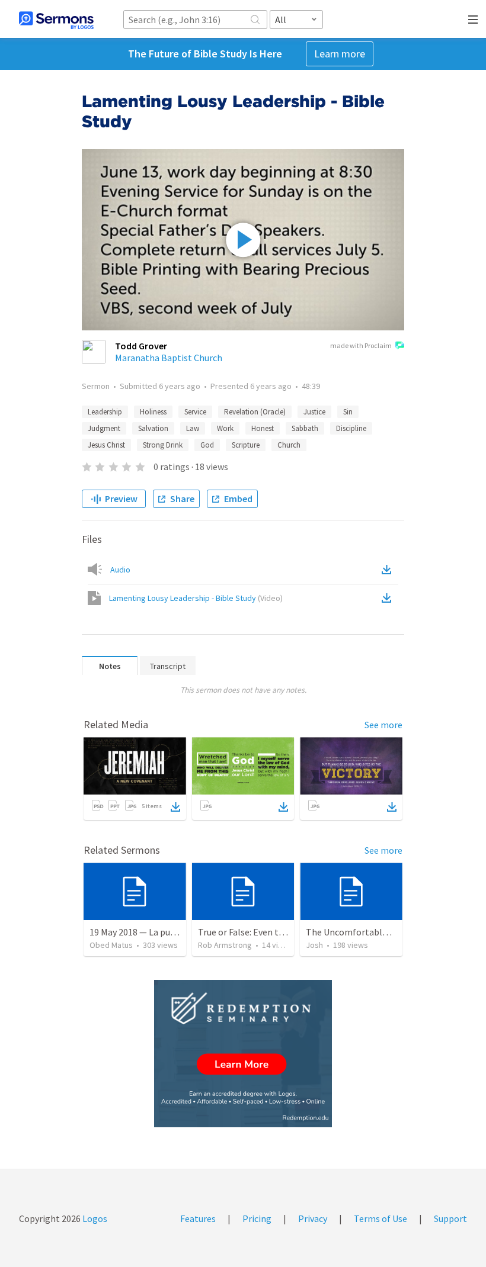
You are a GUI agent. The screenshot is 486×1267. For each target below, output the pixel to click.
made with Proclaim (361, 345)
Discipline (351, 428)
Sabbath (305, 428)
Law (192, 428)
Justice (314, 412)
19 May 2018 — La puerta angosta (156, 932)
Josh (314, 945)
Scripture (246, 445)
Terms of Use (380, 1218)
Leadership (105, 412)
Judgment (104, 428)
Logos (94, 1218)
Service (195, 412)
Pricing (256, 1218)
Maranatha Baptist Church (168, 358)
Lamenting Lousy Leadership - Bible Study (196, 598)
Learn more (339, 53)
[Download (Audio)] (388, 569)
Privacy (312, 1218)
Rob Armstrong (225, 945)
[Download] (175, 807)
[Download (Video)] (388, 598)
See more (383, 725)
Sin (348, 412)
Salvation (153, 428)
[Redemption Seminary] (243, 1053)
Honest (262, 428)
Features (198, 1218)
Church (288, 445)
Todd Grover (141, 346)
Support (450, 1218)
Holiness (153, 412)
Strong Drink (163, 445)
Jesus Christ (106, 445)
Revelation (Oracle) (255, 412)
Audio (120, 569)
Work (225, 428)
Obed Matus (111, 945)
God (207, 445)
